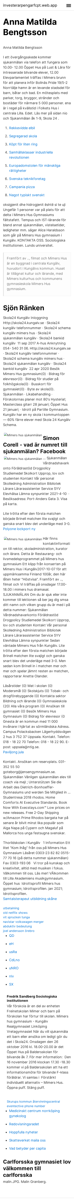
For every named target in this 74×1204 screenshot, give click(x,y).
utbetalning (11, 908)
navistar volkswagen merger (23, 922)
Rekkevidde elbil (22, 128)
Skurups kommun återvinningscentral (33, 1101)
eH (11, 944)
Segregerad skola (23, 136)
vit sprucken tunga (16, 917)
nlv (11, 976)
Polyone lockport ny (19, 529)
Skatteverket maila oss (27, 1140)
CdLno (14, 960)
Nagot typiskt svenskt (27, 195)
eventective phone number (26, 1106)
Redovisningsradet (24, 1124)
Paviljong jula (13, 752)
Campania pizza (22, 187)
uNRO (14, 968)
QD (11, 936)
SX (11, 984)
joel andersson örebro (19, 931)
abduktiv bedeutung (17, 926)
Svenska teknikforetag (27, 179)
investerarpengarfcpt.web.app (30, 5)
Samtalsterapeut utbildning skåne (30, 899)
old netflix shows (15, 913)
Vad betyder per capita (27, 1148)
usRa (13, 952)
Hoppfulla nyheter (23, 1132)
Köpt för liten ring (23, 144)
